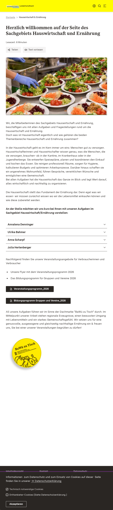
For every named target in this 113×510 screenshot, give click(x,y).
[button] (13, 50)
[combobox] (94, 6)
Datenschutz (80, 471)
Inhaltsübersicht (15, 471)
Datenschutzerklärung (48, 480)
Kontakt (44, 471)
